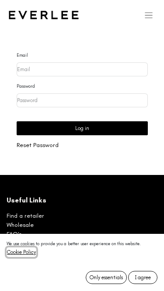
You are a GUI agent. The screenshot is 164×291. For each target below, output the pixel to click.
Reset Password (38, 145)
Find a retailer (25, 215)
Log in (82, 128)
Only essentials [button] (106, 277)
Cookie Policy (21, 252)
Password (26, 86)
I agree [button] (143, 277)
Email (22, 55)
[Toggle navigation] (149, 15)
